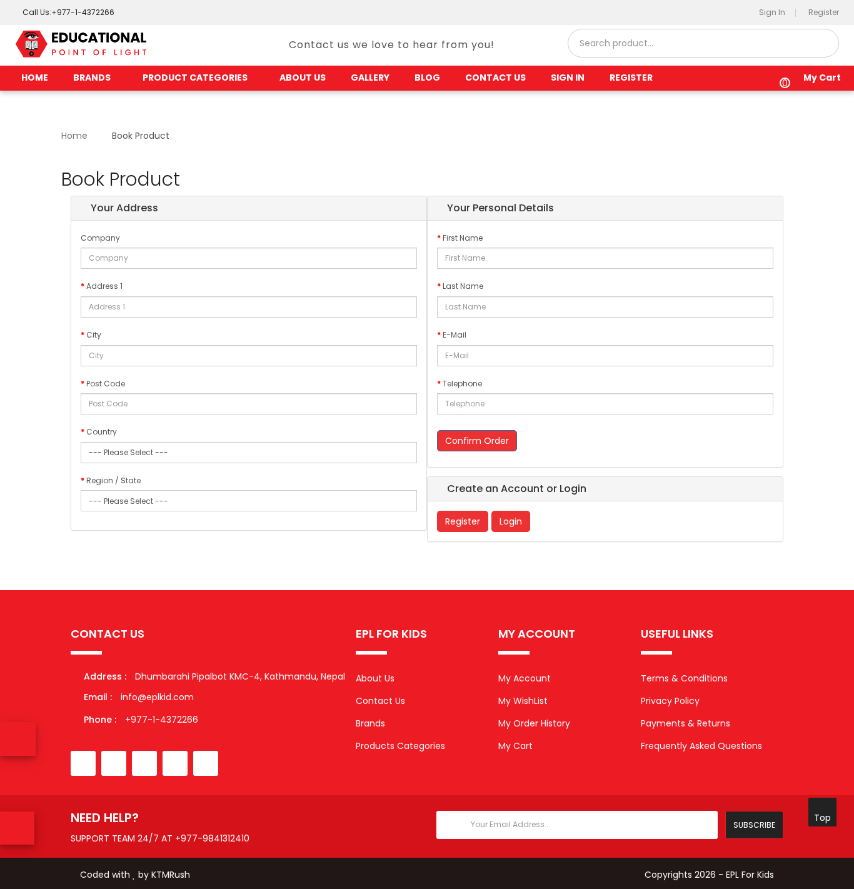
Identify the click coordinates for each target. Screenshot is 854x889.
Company (100, 238)
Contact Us (380, 701)
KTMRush (170, 874)
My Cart (515, 746)
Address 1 (104, 286)
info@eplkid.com (157, 697)
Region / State (113, 480)
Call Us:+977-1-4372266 (67, 12)
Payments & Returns (685, 723)
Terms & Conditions (684, 678)
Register (462, 521)
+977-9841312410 (212, 838)
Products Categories (400, 746)
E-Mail (454, 334)
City (93, 334)
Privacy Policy (670, 701)
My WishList (523, 701)
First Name (463, 238)
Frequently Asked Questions (701, 746)
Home (34, 77)
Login (511, 521)
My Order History (534, 723)
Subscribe (754, 825)
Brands (370, 723)
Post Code (105, 383)
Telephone (462, 383)
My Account (524, 678)
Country (101, 431)
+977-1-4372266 (141, 719)
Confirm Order (477, 440)
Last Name (463, 286)
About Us (375, 678)
